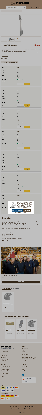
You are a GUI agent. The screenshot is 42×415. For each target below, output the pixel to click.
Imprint (16, 212)
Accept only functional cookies (17, 210)
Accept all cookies (27, 210)
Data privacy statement (22, 212)
